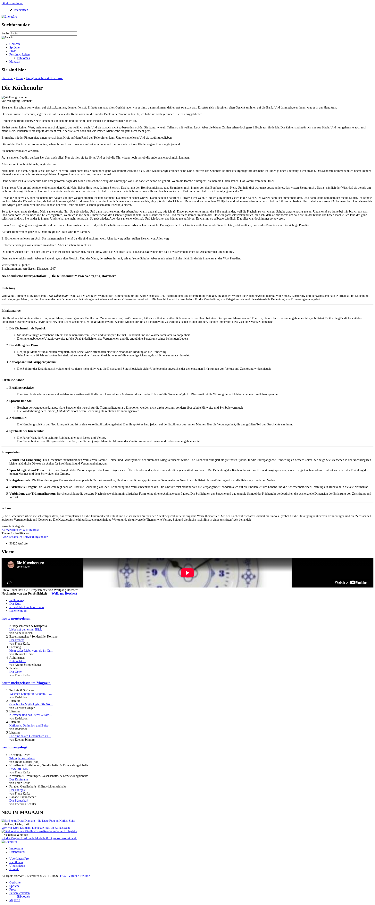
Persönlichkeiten (19, 54)
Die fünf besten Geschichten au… (30, 736)
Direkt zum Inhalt (12, 3)
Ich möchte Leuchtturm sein (26, 607)
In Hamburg (16, 600)
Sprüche (14, 47)
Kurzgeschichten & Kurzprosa (44, 78)
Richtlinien (16, 862)
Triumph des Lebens (22, 758)
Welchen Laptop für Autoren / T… (30, 693)
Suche (6, 33)
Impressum (16, 848)
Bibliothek (23, 58)
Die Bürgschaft (18, 800)
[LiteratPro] (9, 16)
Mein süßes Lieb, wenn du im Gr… (31, 650)
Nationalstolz (17, 661)
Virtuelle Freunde (79, 875)
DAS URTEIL (18, 768)
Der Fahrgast (17, 790)
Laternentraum (18, 610)
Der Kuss (15, 603)
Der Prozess (16, 640)
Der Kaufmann (18, 779)
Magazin (14, 61)
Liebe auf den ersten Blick (25, 629)
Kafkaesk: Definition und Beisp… (30, 725)
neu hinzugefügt (14, 747)
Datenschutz (17, 852)
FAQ (63, 875)
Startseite (7, 78)
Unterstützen (20, 9)
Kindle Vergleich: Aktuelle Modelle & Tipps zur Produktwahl (39, 838)
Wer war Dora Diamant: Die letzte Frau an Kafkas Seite (36, 827)
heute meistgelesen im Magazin (26, 683)
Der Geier (15, 671)
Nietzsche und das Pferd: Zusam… (30, 715)
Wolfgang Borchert (64, 593)
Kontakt (14, 869)
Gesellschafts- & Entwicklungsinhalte (25, 536)
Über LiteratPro (19, 858)
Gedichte (15, 44)
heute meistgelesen (16, 618)
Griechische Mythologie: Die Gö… (31, 704)
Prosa (12, 51)
